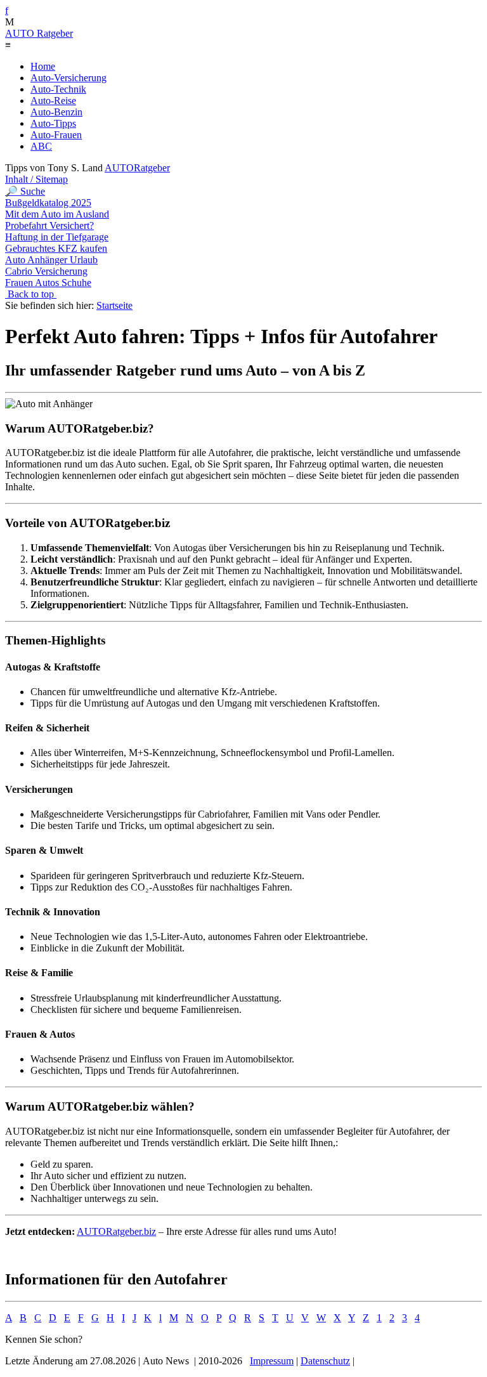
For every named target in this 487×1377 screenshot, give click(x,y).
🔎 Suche (25, 191)
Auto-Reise (53, 100)
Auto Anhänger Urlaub (51, 259)
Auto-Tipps (53, 123)
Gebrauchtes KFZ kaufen (56, 248)
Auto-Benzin (56, 112)
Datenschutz (325, 1360)
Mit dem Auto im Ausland (57, 214)
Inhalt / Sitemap (36, 179)
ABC (41, 146)
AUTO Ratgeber (39, 33)
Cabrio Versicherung (46, 271)
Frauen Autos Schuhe (48, 282)
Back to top (30, 294)
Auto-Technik (58, 89)
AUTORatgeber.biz (116, 1231)
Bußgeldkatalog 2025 (48, 202)
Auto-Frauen (56, 134)
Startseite (114, 305)
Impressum (272, 1360)
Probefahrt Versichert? (49, 225)
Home (42, 66)
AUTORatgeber (137, 167)
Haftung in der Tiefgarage (56, 237)
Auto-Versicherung (68, 77)
